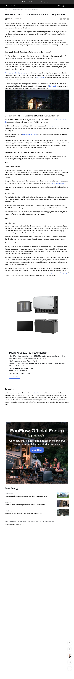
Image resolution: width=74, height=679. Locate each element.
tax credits (52, 86)
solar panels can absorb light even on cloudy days (50, 273)
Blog (10, 9)
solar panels (40, 77)
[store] (63, 6)
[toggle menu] (67, 6)
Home (6, 9)
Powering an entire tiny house (15, 73)
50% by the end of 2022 (58, 183)
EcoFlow (37, 393)
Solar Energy (9, 493)
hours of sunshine (11, 273)
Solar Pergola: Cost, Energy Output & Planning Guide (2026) (23, 513)
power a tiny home (54, 126)
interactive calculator (29, 134)
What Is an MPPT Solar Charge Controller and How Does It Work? (25, 504)
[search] (59, 6)
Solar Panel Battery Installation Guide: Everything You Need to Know (26, 496)
